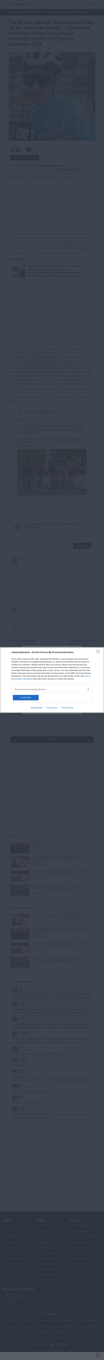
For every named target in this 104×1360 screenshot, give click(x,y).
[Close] (98, 652)
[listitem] (52, 689)
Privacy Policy (67, 708)
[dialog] (52, 680)
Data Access (52, 708)
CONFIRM (25, 698)
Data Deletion (37, 708)
